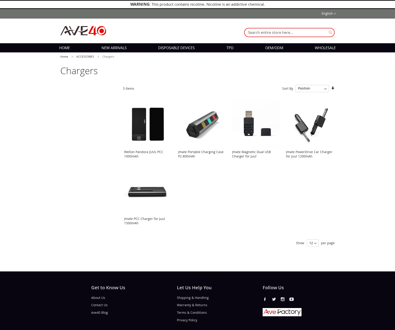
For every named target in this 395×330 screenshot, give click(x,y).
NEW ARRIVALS (114, 47)
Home (64, 56)
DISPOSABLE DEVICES (176, 47)
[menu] (197, 47)
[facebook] (265, 299)
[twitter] (274, 299)
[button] (329, 13)
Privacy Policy (187, 320)
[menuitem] (64, 47)
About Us (98, 297)
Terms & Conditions (192, 312)
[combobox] (289, 32)
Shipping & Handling (193, 297)
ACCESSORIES (85, 56)
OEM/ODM (274, 47)
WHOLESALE (325, 47)
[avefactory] (282, 315)
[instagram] (282, 299)
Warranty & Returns (192, 305)
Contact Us (99, 305)
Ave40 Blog (99, 312)
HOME (64, 47)
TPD (230, 47)
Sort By (287, 88)
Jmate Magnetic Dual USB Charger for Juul (251, 154)
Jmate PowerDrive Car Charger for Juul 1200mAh (309, 154)
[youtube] (291, 299)
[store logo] (83, 30)
